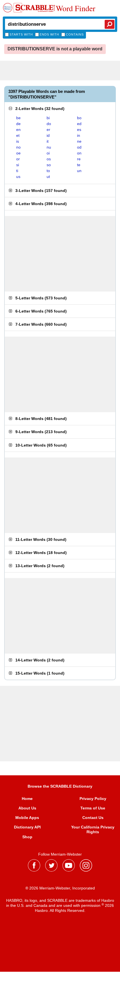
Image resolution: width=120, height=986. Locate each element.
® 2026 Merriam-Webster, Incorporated (60, 888)
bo (79, 118)
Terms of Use (92, 808)
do (49, 123)
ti (17, 170)
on (79, 153)
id (48, 135)
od (79, 147)
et (18, 135)
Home (27, 798)
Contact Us (93, 817)
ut (48, 176)
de (18, 123)
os (49, 159)
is (17, 141)
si (17, 165)
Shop (27, 837)
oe (18, 153)
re (79, 159)
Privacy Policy (93, 798)
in (78, 135)
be (18, 118)
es (79, 129)
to (48, 170)
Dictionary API (27, 827)
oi (48, 153)
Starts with (21, 34)
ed (79, 123)
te (78, 165)
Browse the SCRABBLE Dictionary (60, 786)
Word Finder (75, 8)
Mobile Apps (27, 817)
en (18, 129)
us (18, 176)
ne (79, 141)
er (48, 129)
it (48, 141)
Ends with (49, 34)
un (79, 170)
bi (48, 118)
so (49, 165)
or (18, 159)
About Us (27, 808)
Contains (75, 34)
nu (49, 147)
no (18, 147)
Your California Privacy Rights (92, 829)
